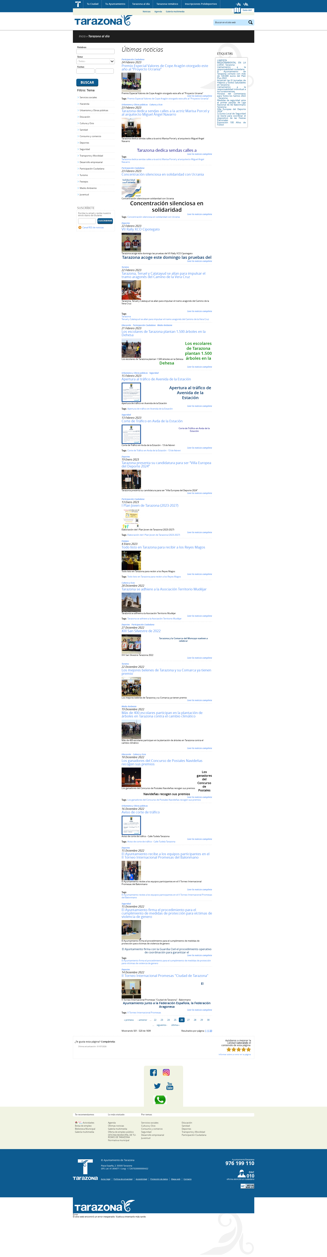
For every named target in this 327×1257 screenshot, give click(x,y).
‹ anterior (142, 1019)
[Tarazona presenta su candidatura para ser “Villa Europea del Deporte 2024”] (131, 488)
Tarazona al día (141, 3)
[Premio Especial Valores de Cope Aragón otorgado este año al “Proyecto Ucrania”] (131, 91)
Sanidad (84, 129)
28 (195, 1019)
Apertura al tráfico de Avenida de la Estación (156, 379)
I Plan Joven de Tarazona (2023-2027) (150, 505)
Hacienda (84, 103)
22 (155, 1019)
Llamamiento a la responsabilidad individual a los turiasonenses (231, 89)
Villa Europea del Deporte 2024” (231, 110)
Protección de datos (159, 1179)
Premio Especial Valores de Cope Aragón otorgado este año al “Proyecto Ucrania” (165, 67)
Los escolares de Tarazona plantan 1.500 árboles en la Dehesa (164, 333)
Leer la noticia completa (199, 95)
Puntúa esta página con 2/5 (233, 1049)
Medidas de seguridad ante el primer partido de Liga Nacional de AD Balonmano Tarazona (231, 103)
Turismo (84, 175)
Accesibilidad (141, 1179)
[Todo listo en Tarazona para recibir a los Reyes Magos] (131, 569)
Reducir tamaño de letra (238, 4)
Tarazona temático (167, 3)
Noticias (147, 11)
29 (201, 1019)
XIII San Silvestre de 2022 (141, 631)
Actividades (88, 1122)
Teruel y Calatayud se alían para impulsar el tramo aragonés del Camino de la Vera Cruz (165, 319)
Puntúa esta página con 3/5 (238, 1049)
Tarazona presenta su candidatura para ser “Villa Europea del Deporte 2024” (166, 464)
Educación (85, 116)
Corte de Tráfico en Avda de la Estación (152, 421)
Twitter (157, 1086)
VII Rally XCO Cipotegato (141, 229)
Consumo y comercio (90, 136)
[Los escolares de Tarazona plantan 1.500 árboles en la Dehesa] (131, 357)
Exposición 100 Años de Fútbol (231, 123)
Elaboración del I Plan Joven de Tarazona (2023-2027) (153, 534)
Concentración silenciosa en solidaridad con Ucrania (163, 174)
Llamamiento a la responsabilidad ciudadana (231, 68)
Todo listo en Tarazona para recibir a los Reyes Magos (163, 547)
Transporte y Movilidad (91, 155)
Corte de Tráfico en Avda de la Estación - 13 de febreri (154, 450)
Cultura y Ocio (87, 123)
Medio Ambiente (88, 188)
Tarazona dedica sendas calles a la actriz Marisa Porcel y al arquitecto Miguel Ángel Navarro (165, 113)
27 (188, 1019)
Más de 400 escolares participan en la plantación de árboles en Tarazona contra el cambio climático (162, 714)
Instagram (169, 1072)
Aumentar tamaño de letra (245, 4)
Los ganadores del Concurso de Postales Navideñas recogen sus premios (162, 762)
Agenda (158, 11)
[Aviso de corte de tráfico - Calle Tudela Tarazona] (131, 834)
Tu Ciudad (92, 3)
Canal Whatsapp (163, 1100)
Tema (80, 57)
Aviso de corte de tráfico (141, 812)
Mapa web (175, 1179)
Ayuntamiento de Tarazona (104, 19)
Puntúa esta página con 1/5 (229, 1049)
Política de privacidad (123, 1179)
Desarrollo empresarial (91, 162)
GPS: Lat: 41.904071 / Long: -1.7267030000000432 (124, 1168)
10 (208, 1030)
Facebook (153, 1072)
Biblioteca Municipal (85, 1128)
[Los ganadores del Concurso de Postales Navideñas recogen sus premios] (131, 786)
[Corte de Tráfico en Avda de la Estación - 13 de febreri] (131, 443)
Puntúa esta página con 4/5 (243, 1049)
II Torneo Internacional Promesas (144, 1012)
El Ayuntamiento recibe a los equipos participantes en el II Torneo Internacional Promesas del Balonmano (165, 856)
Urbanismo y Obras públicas (94, 110)
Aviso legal (105, 1179)
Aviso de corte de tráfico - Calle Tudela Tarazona (151, 841)
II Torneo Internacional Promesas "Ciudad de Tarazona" (165, 975)
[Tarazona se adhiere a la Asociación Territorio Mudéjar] (131, 611)
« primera (129, 1019)
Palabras (81, 47)
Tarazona (126, 316)
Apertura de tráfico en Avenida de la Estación (150, 408)
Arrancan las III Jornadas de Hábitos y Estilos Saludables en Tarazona (231, 82)
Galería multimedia (175, 11)
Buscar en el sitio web (225, 22)
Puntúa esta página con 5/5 (248, 1049)
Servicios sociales (88, 97)
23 (162, 1019)
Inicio (78, 4)
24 (168, 1019)
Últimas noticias (116, 1125)
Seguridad (85, 149)
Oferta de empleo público (121, 1131)
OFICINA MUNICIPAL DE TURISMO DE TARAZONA (122, 1136)
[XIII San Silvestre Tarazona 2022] (131, 652)
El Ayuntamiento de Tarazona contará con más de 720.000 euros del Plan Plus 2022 (231, 75)
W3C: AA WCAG (247, 1186)
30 (208, 1019)
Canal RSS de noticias (93, 227)
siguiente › (162, 1025)
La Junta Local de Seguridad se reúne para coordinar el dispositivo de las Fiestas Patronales (231, 117)
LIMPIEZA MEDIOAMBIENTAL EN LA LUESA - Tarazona (231, 62)
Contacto (188, 1179)
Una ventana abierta (104, 1205)
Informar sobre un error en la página (235, 1054)
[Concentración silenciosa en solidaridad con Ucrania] (131, 196)
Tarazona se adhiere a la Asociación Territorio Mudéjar (164, 589)
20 (211, 1030)
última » (175, 1025)
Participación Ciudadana (92, 168)
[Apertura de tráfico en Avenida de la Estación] (131, 401)
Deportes (84, 142)
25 (175, 1019)
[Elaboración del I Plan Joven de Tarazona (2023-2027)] (131, 527)
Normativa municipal (118, 1140)
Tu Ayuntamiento (115, 3)
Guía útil (247, 10)
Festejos (84, 181)
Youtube (169, 1086)
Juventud (84, 194)
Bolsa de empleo (83, 1125)
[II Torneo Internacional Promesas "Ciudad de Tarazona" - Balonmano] (131, 997)
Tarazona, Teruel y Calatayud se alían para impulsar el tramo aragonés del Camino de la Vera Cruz (163, 275)
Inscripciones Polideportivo (201, 3)
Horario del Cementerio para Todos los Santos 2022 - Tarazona (231, 96)
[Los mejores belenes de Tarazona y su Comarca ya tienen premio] (131, 695)
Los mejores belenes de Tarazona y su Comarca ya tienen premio (166, 672)
